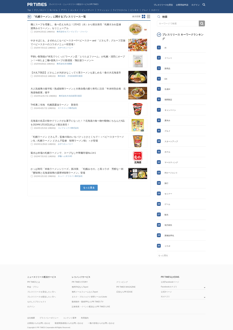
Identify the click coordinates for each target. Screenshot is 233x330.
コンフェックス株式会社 (68, 128)
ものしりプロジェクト (36, 302)
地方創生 (168, 225)
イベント (168, 58)
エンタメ (74, 10)
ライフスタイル (120, 10)
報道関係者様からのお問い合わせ (69, 323)
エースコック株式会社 (67, 108)
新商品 (167, 68)
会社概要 (31, 318)
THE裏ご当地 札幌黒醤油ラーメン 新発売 (54, 104)
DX (166, 79)
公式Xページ (166, 292)
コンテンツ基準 (69, 318)
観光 (166, 215)
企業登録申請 (182, 5)
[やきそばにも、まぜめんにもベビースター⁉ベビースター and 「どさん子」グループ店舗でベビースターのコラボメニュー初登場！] (137, 45)
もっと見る (89, 187)
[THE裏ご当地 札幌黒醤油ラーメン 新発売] (137, 109)
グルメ (145, 10)
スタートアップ (171, 141)
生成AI (167, 89)
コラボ (167, 246)
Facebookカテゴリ (169, 287)
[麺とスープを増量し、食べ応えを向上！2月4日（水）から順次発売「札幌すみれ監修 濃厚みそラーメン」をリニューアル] (137, 29)
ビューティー (88, 10)
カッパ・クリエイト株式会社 (70, 176)
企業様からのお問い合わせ (38, 323)
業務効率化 (169, 235)
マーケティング (171, 162)
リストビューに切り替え (149, 16)
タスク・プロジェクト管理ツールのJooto (89, 297)
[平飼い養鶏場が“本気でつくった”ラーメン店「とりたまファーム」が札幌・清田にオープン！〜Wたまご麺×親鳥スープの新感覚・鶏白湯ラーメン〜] (137, 61)
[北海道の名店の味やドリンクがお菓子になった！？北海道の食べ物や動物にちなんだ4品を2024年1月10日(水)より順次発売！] (137, 125)
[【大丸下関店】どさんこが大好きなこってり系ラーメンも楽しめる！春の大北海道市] (137, 77)
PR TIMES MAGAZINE (126, 287)
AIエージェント (171, 173)
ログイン (195, 5)
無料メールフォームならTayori (85, 292)
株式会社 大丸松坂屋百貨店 (70, 76)
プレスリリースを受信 (163, 5)
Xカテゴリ (165, 297)
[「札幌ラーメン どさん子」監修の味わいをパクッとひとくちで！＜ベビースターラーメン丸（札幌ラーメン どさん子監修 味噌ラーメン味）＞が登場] (137, 141)
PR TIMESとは (33, 282)
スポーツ (155, 10)
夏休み (167, 120)
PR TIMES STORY (80, 282)
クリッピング (122, 282)
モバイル (53, 10)
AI (165, 48)
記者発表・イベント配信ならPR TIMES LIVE (91, 307)
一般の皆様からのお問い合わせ (101, 323)
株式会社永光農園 (64, 64)
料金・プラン (33, 287)
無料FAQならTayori (80, 287)
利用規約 (85, 318)
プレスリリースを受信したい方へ (41, 292)
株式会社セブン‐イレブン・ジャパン (72, 32)
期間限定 (168, 100)
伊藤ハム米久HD (65, 156)
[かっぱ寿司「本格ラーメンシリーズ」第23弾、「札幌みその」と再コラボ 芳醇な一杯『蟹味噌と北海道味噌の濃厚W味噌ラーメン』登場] (137, 173)
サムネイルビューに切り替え (144, 16)
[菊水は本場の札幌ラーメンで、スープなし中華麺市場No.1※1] (137, 157)
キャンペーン (170, 110)
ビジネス (134, 10)
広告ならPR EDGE (124, 292)
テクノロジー (40, 10)
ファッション (103, 10)
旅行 (166, 183)
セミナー (168, 194)
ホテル (167, 152)
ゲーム (167, 204)
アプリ (64, 10)
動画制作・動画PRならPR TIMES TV (87, 302)
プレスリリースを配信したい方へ (41, 297)
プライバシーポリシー (48, 318)
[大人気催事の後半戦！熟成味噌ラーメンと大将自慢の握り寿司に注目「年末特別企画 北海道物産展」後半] (137, 93)
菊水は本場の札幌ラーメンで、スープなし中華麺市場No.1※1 (63, 152)
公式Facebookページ (170, 282)
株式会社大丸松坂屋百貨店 (70, 96)
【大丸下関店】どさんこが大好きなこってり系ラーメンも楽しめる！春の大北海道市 (76, 72)
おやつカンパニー (66, 48)
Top (29, 10)
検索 (202, 23)
